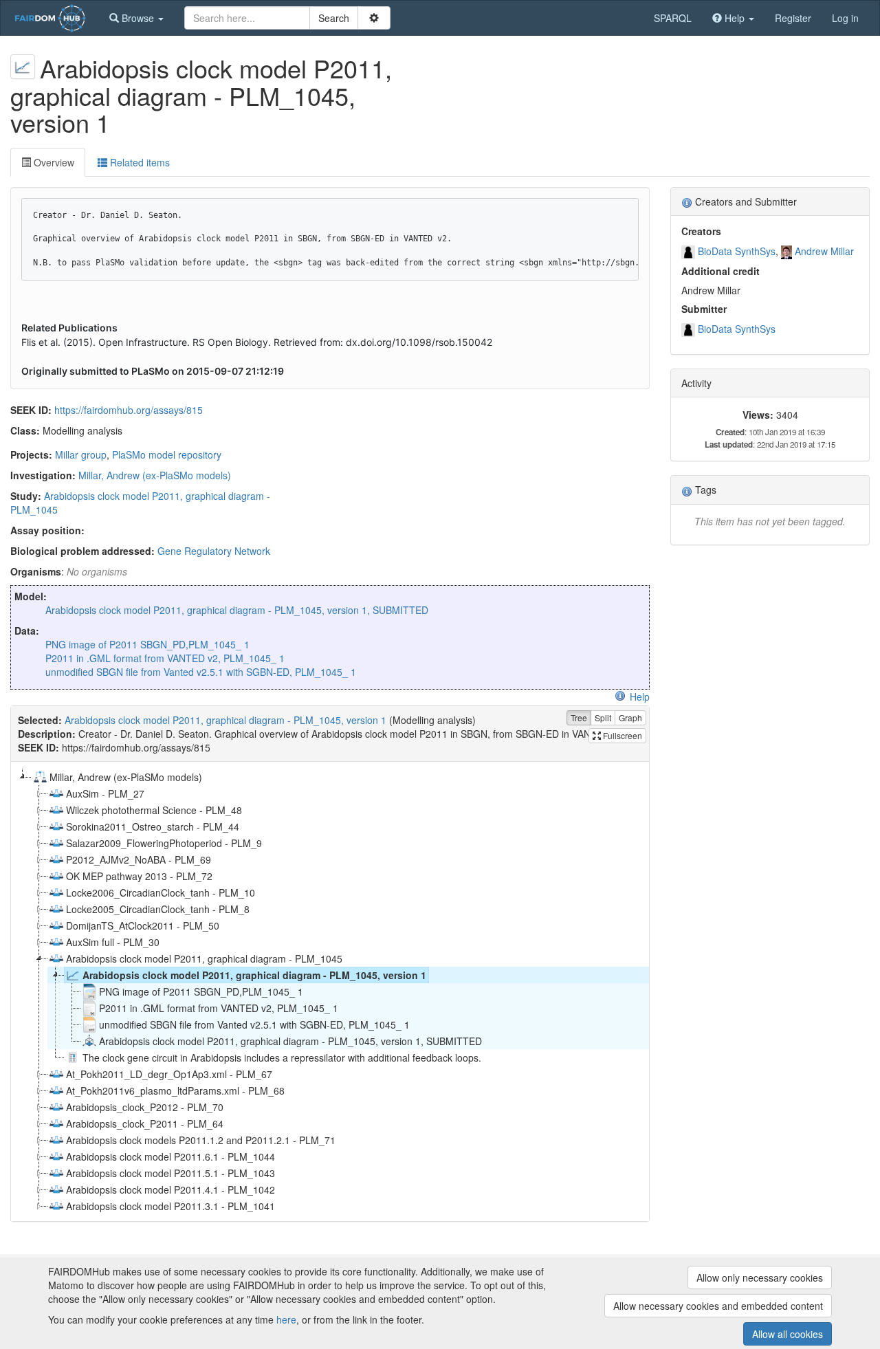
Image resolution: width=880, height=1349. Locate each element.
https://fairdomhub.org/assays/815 (128, 410)
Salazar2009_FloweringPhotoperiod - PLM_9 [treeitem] (164, 843)
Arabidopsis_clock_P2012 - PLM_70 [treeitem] (144, 1107)
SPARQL (673, 18)
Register (793, 18)
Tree (579, 717)
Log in (845, 18)
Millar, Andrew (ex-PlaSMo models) (154, 475)
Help (640, 696)
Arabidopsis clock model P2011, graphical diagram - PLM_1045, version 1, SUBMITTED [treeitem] (290, 1041)
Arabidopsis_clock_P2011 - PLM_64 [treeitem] (144, 1123)
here (286, 1319)
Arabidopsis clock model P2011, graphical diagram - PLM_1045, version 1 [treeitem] (254, 975)
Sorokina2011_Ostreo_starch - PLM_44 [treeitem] (152, 826)
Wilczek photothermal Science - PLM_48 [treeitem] (154, 810)
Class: (25, 430)
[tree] (329, 991)
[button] (136, 18)
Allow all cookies (787, 1334)
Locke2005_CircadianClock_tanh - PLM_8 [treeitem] (158, 909)
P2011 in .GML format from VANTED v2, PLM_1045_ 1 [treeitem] (218, 1008)
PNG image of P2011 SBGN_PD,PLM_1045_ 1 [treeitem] (201, 991)
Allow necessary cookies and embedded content (718, 1306)
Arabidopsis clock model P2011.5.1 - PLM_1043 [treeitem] (170, 1173)
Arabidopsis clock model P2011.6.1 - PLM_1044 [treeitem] (170, 1156)
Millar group (81, 454)
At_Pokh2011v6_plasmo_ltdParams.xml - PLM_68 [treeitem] (175, 1090)
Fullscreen (621, 735)
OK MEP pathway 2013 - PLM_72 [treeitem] (139, 876)
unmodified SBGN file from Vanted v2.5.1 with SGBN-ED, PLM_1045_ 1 (200, 672)
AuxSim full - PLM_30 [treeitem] (113, 942)
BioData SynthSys (737, 251)
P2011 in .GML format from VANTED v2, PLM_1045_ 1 (165, 658)
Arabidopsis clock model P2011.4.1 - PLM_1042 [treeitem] (170, 1189)
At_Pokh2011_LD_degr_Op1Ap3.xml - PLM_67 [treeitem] (169, 1074)
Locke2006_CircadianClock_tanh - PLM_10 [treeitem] (160, 892)
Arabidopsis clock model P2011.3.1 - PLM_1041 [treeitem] (170, 1206)
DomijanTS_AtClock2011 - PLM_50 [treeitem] (142, 925)
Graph (630, 717)
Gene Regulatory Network (213, 551)
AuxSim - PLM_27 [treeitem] (105, 793)
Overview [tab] (52, 162)
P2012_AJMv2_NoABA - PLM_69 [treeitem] (138, 859)
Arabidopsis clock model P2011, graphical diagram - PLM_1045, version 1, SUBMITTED (236, 610)
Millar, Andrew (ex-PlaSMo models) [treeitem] (126, 777)
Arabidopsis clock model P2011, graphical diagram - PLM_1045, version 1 (225, 720)
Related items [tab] (138, 162)
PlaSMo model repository (166, 454)
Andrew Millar (824, 251)
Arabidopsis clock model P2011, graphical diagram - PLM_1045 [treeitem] (204, 958)
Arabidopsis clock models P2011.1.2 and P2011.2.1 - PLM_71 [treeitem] (201, 1140)
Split (603, 717)
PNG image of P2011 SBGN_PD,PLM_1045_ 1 (147, 644)
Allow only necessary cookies (759, 1277)
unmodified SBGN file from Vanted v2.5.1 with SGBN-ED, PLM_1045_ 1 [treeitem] (254, 1024)
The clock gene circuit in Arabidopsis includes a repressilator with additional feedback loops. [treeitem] (281, 1057)
